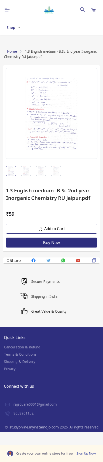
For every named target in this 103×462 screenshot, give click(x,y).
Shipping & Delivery (19, 361)
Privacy (10, 368)
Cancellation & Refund (22, 347)
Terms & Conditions (20, 354)
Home (12, 51)
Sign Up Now (86, 453)
